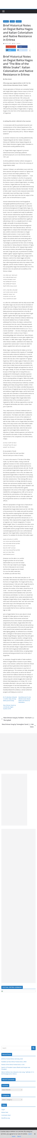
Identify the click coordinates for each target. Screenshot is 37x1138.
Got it (19, 1136)
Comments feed (5, 1115)
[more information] (30, 50)
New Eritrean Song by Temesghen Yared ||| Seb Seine (18, 725)
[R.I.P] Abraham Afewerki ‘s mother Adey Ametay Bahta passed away (10, 698)
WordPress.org (5, 1118)
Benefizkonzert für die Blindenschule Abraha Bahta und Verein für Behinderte (24, 699)
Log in (3, 1109)
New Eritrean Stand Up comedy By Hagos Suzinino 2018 (9, 706)
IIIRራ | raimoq (16, 43)
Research (18, 21)
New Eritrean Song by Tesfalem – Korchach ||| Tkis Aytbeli (18, 719)
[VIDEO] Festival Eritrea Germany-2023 (12, 1059)
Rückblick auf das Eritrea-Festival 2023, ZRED (14, 1061)
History (12, 21)
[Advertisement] (18, 751)
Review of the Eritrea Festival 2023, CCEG (12, 1064)
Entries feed (4, 1112)
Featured (6, 21)
